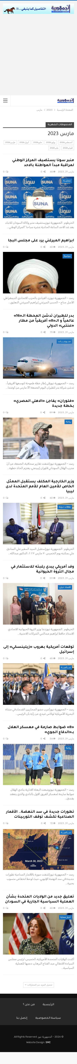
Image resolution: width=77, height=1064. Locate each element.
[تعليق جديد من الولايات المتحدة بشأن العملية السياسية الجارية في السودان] (38, 934)
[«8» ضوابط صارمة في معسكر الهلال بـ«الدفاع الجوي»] (38, 764)
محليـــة (67, 180)
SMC (48, 1042)
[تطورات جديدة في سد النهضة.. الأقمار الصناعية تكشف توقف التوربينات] (38, 849)
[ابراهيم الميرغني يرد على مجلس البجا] (38, 272)
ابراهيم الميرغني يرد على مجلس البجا (41, 241)
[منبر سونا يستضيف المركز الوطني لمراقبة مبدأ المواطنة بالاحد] (38, 197)
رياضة (68, 421)
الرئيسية (48, 1004)
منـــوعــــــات (64, 341)
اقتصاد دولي (65, 587)
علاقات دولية (65, 507)
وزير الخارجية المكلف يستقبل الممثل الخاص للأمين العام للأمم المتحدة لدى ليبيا (40, 487)
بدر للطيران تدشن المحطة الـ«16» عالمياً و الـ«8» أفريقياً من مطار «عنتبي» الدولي (44, 321)
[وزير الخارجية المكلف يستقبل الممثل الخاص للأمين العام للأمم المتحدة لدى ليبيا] (38, 523)
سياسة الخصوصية (48, 1018)
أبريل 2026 (24, 142)
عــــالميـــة (66, 667)
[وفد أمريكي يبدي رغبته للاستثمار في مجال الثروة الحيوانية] (38, 604)
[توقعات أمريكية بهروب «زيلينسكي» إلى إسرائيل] (38, 684)
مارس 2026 (10, 142)
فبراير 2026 (67, 148)
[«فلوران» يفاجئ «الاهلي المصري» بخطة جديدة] (38, 438)
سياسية (67, 256)
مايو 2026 (37, 142)
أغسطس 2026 (66, 142)
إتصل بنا (21, 1018)
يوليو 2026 (50, 142)
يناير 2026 (54, 148)
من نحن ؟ (29, 1004)
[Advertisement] (38, 54)
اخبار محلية (65, 917)
